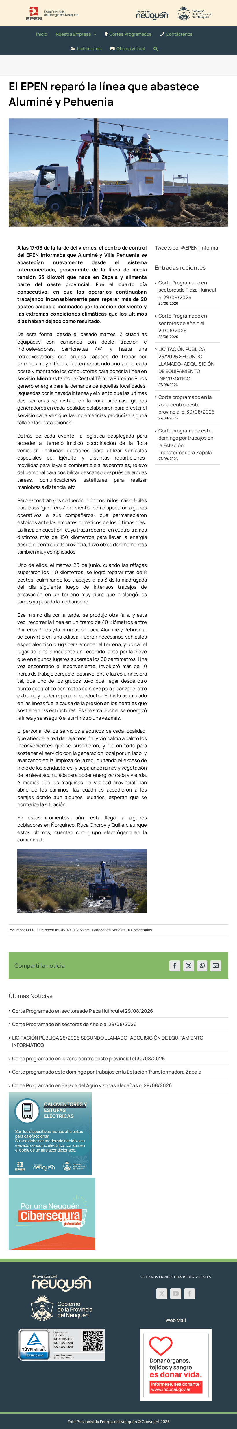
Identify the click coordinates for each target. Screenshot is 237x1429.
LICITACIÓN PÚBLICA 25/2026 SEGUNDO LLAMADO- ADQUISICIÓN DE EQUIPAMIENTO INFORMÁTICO (186, 364)
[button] (155, 47)
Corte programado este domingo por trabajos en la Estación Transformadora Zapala (106, 1071)
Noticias (118, 929)
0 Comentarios (140, 929)
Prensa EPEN (24, 929)
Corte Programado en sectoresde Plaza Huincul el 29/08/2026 (187, 290)
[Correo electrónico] (216, 966)
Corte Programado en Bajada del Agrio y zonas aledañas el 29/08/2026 (92, 1085)
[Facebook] (175, 966)
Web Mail (176, 1320)
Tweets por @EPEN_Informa (186, 247)
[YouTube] (175, 1293)
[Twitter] (161, 1293)
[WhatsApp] (202, 966)
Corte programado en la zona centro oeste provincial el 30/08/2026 (186, 404)
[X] (189, 966)
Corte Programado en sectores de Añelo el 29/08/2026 (182, 323)
